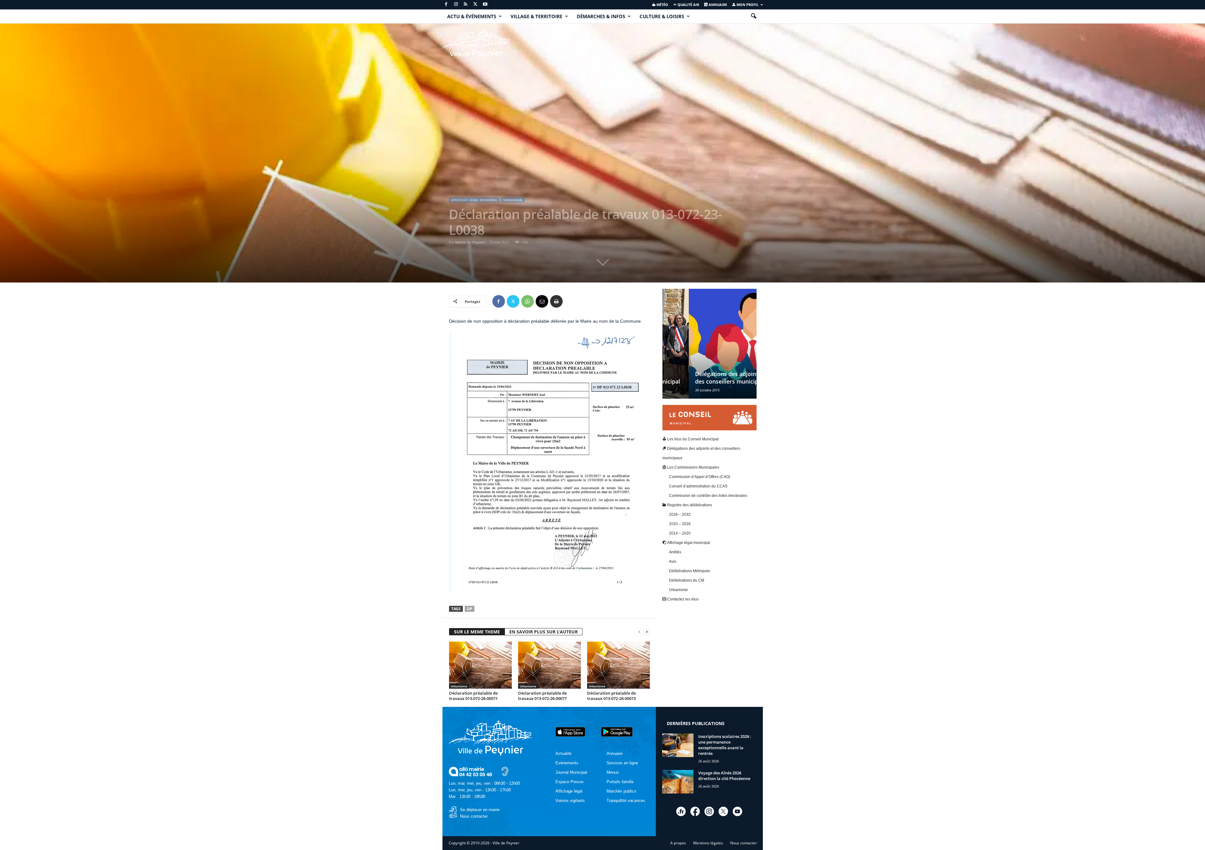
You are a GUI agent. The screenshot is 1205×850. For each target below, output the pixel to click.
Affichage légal (568, 791)
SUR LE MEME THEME (477, 632)
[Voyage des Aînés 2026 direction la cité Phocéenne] (678, 782)
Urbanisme (512, 200)
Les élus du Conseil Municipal (692, 439)
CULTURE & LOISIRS (662, 16)
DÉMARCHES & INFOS (601, 16)
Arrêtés (675, 552)
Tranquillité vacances (626, 800)
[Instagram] (456, 4)
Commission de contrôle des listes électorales (708, 495)
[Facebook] (446, 4)
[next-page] (647, 632)
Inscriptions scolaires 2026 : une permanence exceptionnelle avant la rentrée (724, 745)
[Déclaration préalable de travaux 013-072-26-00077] (549, 665)
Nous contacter (474, 816)
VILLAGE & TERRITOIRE (536, 16)
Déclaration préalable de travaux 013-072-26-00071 (473, 695)
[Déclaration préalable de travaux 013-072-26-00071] (480, 665)
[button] (753, 16)
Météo (662, 4)
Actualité (563, 753)
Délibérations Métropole (689, 571)
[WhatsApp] (527, 301)
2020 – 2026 (680, 524)
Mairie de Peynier (470, 242)
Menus (613, 772)
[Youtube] (485, 4)
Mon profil (747, 4)
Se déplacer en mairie (480, 809)
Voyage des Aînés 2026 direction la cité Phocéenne (724, 775)
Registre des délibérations (689, 505)
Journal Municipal (571, 772)
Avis (672, 561)
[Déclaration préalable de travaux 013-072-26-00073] (618, 665)
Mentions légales (708, 843)
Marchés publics (621, 791)
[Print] (556, 301)
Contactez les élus (682, 599)
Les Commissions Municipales (692, 467)
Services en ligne (622, 763)
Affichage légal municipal (474, 200)
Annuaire (717, 4)
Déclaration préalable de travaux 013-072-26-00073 (611, 695)
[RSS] (465, 4)
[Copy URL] (571, 301)
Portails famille (620, 781)
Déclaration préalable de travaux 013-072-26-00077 (542, 695)
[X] (475, 4)
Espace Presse (569, 781)
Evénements (566, 763)
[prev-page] (639, 632)
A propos (678, 843)
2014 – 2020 (680, 533)
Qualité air (688, 4)
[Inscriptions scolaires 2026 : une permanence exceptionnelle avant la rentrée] (678, 745)
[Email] (542, 301)
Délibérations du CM (686, 580)
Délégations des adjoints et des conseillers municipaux (705, 377)
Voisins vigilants (570, 800)
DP (469, 608)
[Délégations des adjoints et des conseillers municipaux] (709, 344)
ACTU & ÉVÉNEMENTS (471, 16)
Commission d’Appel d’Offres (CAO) (699, 477)
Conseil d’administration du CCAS (698, 486)
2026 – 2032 (680, 514)
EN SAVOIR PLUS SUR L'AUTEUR (543, 632)
